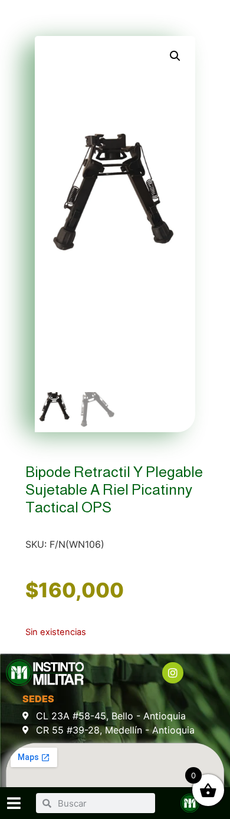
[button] (175, 56)
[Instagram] (172, 672)
